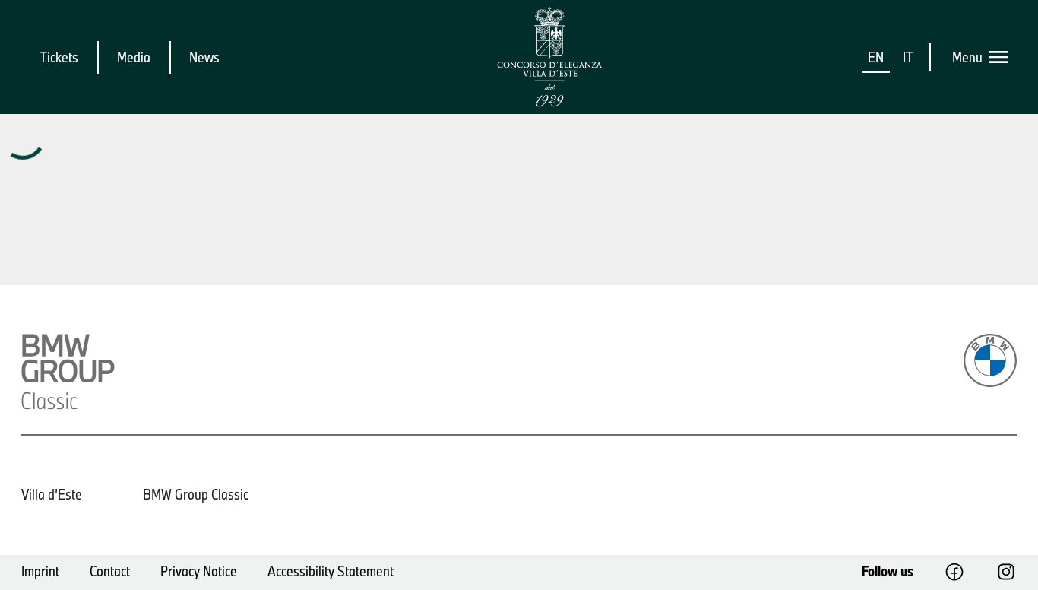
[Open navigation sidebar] (1003, 57)
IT (908, 57)
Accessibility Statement (330, 571)
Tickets (59, 57)
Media (133, 57)
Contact (110, 571)
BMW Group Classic (195, 494)
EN (876, 57)
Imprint (40, 571)
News (204, 57)
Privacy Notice (198, 571)
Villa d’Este (51, 494)
